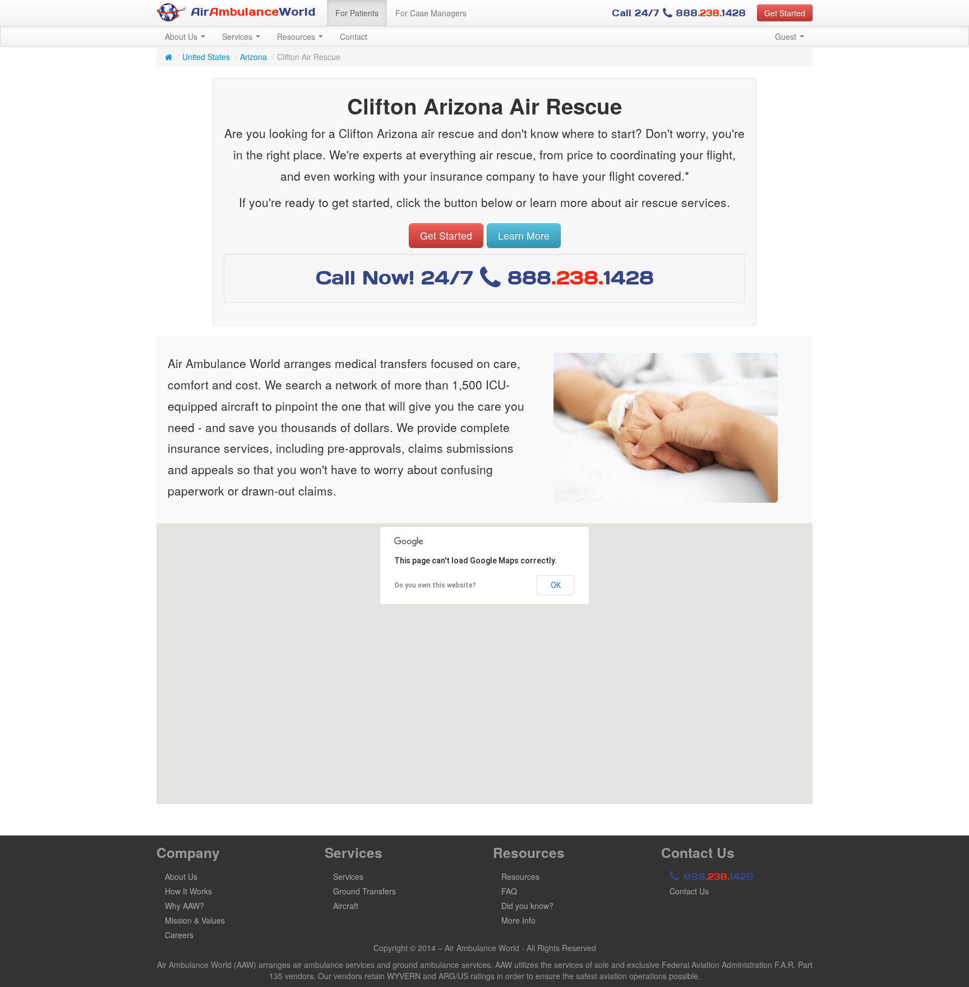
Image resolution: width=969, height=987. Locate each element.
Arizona (253, 56)
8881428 (717, 876)
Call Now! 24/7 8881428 (485, 277)
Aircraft (345, 905)
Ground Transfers (364, 891)
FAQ (509, 891)
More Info (518, 920)
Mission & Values (195, 920)
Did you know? (527, 905)
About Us (182, 36)
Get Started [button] (784, 13)
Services (238, 36)
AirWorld (251, 11)
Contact (353, 36)
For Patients (357, 13)
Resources (297, 36)
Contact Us (689, 891)
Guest (787, 36)
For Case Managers (431, 13)
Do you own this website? (435, 585)
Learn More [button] (524, 235)
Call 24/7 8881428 (679, 13)
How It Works (188, 891)
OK (556, 585)
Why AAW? (184, 905)
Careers (179, 934)
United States (206, 56)
